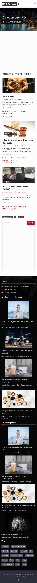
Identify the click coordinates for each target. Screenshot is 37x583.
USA (17, 560)
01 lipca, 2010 (20, 146)
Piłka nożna (29, 555)
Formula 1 (24, 551)
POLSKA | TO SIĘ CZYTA (9, 160)
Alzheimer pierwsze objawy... (11, 534)
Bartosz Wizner (8, 99)
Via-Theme (21, 576)
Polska (24, 112)
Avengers (5, 546)
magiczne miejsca (16, 555)
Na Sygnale (6, 22)
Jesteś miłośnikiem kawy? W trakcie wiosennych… (16, 482)
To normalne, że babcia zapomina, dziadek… (15, 537)
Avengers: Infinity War (18, 546)
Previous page (7, 217)
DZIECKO (5, 551)
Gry (31, 551)
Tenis (11, 560)
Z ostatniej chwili (7, 564)
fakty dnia (14, 551)
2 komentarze (9, 116)
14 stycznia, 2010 (21, 192)
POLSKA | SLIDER (7, 114)
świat (17, 564)
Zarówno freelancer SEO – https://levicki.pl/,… (15, 327)
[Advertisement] (18, 50)
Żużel (24, 564)
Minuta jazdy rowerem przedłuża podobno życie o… (17, 356)
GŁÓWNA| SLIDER (10, 90)
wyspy (24, 560)
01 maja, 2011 (20, 99)
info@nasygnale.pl (10, 292)
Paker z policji (8, 96)
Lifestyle (5, 555)
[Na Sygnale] (11, 3)
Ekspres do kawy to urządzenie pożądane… (14, 510)
